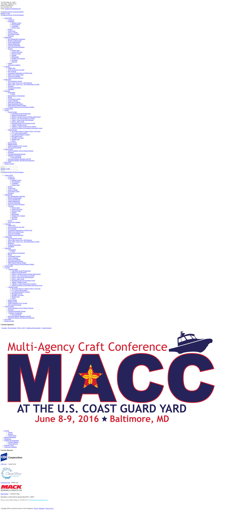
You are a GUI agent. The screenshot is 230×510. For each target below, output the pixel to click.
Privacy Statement (39, 508)
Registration (7, 439)
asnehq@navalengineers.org (13, 8)
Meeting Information (10, 437)
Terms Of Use (49, 508)
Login (8, 13)
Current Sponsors (13, 444)
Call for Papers (12, 435)
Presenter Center (9, 445)
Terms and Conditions (10, 447)
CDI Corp (3, 464)
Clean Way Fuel (5, 482)
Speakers (10, 434)
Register (3, 13)
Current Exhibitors (13, 442)
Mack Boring (4, 494)
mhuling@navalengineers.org (39, 500)
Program (6, 431)
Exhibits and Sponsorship (11, 440)
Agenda (10, 432)
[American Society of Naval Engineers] (12, 12)
